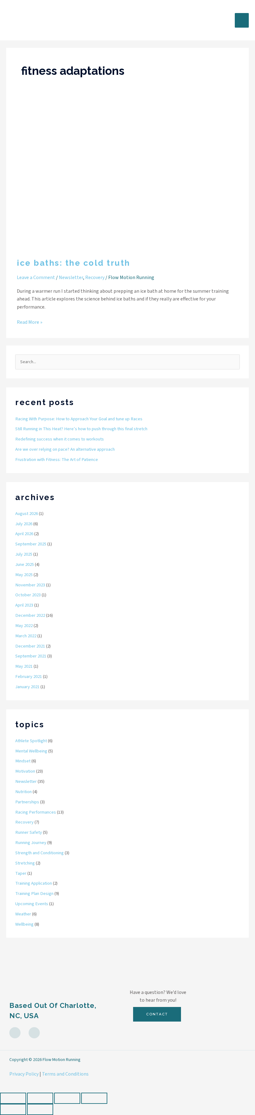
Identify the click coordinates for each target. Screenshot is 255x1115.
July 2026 (23, 524)
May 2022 (24, 625)
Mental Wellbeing (31, 751)
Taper (20, 873)
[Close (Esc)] (94, 1098)
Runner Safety (28, 832)
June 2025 (24, 564)
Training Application (33, 883)
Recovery (94, 277)
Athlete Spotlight (31, 741)
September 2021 (30, 656)
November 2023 (30, 585)
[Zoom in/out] (13, 1098)
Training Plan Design (34, 893)
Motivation (25, 771)
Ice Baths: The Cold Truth (73, 263)
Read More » (29, 322)
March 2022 (25, 636)
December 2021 (30, 646)
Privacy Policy (24, 1074)
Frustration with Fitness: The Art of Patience (56, 459)
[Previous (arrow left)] (13, 1109)
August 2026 (26, 513)
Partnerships (27, 802)
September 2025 (30, 544)
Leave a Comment (36, 277)
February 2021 (28, 676)
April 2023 (24, 605)
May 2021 (24, 666)
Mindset (22, 761)
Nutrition (23, 791)
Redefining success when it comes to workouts (59, 439)
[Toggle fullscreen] (40, 1098)
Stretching (25, 863)
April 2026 (24, 533)
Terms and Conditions (65, 1074)
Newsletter (71, 277)
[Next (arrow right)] (40, 1109)
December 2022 (30, 615)
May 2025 (24, 574)
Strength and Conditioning (39, 853)
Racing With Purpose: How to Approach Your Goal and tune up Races (78, 419)
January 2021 (27, 687)
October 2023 (28, 595)
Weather (23, 914)
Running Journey (30, 842)
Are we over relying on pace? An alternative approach (65, 449)
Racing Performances (35, 812)
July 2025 (23, 554)
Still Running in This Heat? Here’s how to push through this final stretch (81, 429)
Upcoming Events (31, 904)
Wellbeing (24, 924)
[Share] (67, 1098)
